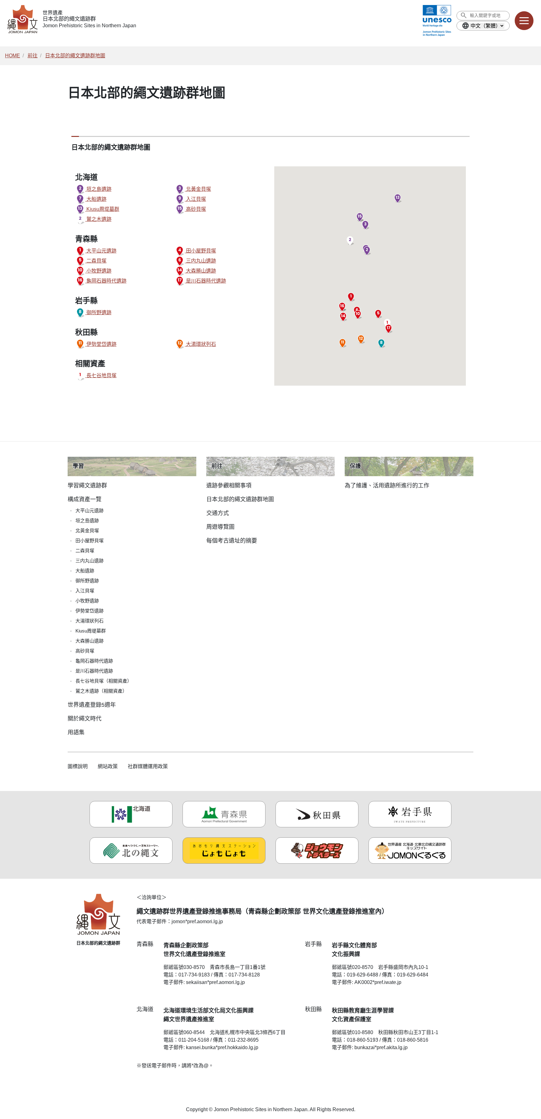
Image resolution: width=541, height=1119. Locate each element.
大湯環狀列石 (200, 344)
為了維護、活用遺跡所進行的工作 (387, 485)
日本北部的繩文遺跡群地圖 (75, 55)
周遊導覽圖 (220, 527)
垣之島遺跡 (98, 189)
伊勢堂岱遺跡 (100, 344)
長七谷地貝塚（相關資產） (103, 681)
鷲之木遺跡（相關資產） (101, 691)
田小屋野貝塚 (200, 250)
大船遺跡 (95, 199)
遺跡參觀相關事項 (228, 485)
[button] (367, 251)
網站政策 (108, 766)
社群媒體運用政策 (148, 766)
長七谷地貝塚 (100, 375)
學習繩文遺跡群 (87, 485)
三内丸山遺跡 (200, 260)
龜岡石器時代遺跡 (105, 281)
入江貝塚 (195, 199)
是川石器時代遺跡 (205, 281)
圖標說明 (78, 766)
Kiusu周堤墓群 (102, 209)
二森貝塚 (95, 260)
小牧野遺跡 (98, 270)
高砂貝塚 (195, 209)
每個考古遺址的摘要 (231, 541)
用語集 (76, 732)
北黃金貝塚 (198, 189)
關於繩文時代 (84, 719)
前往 (33, 55)
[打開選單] (524, 20)
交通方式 (217, 513)
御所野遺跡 (98, 312)
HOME (12, 55)
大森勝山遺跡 (200, 270)
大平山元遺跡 (100, 250)
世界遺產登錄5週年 (92, 705)
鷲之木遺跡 (98, 219)
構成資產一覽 (84, 499)
